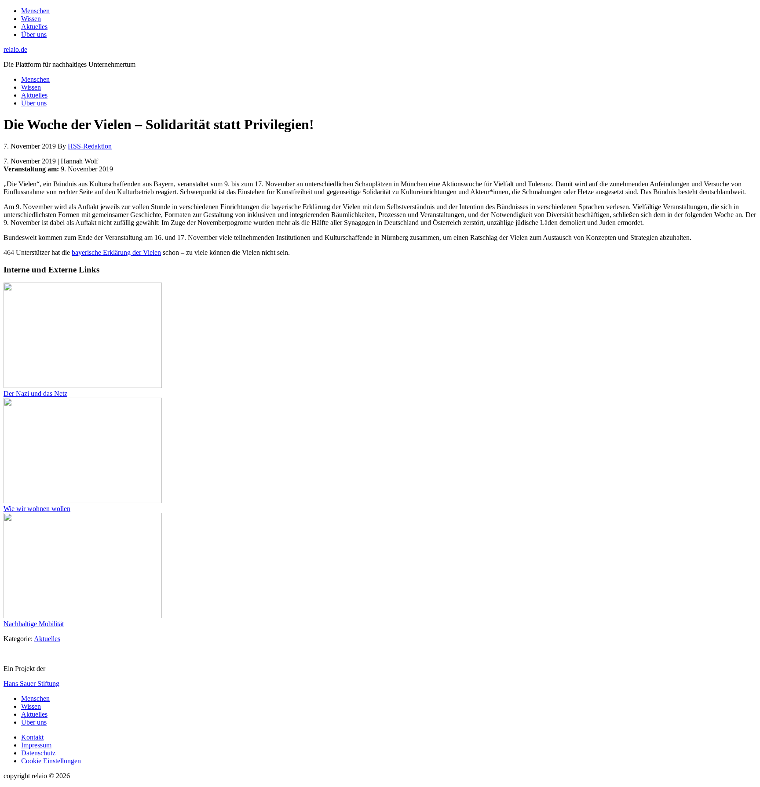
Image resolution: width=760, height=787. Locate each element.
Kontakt (32, 737)
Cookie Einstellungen (51, 761)
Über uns (34, 722)
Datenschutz (38, 753)
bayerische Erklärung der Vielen (116, 252)
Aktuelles (47, 638)
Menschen (35, 698)
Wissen (31, 706)
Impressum (36, 745)
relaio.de (15, 49)
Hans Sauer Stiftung (31, 683)
